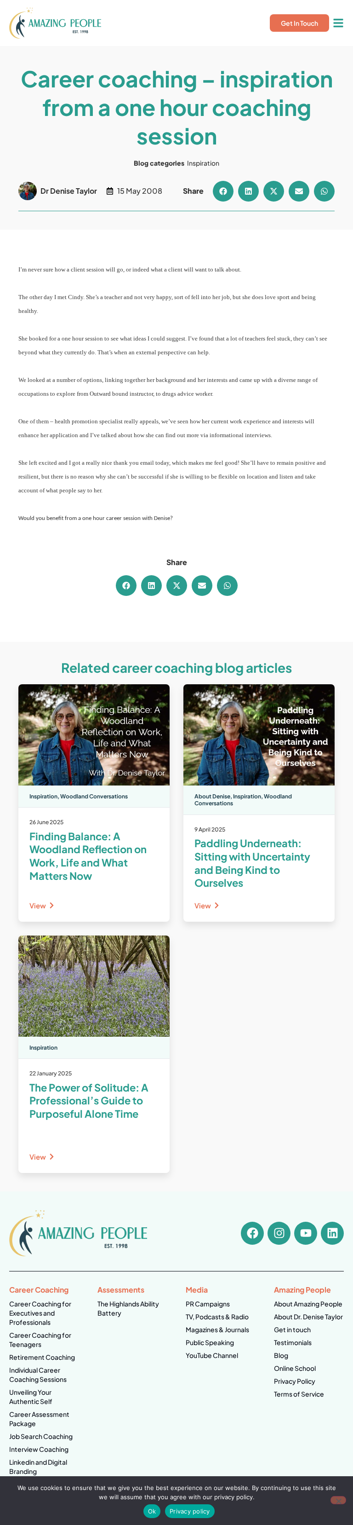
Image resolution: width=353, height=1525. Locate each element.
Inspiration (203, 163)
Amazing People (302, 1289)
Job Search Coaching (41, 1436)
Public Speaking (210, 1342)
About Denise (212, 796)
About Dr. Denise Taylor (308, 1316)
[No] (338, 1500)
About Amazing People (308, 1304)
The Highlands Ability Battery (128, 1308)
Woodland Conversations (94, 796)
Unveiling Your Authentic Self (30, 1396)
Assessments (120, 1289)
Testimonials (293, 1342)
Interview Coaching (38, 1449)
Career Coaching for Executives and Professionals (40, 1313)
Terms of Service (299, 1394)
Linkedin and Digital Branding (38, 1466)
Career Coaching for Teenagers (40, 1339)
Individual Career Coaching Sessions (38, 1374)
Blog (281, 1355)
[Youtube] (305, 1233)
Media (197, 1289)
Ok (152, 1511)
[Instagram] (279, 1233)
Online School (295, 1368)
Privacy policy (190, 1511)
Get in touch (292, 1329)
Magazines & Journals (217, 1329)
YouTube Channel (212, 1355)
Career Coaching (38, 1289)
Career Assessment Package (39, 1418)
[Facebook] (252, 1233)
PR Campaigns (208, 1304)
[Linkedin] (332, 1233)
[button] (223, 191)
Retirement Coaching (42, 1357)
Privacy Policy (294, 1381)
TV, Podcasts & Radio (217, 1316)
